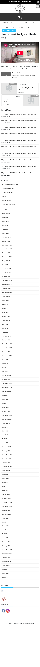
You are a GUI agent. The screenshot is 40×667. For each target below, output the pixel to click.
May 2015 (5, 482)
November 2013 (7, 553)
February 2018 (6, 375)
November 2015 (7, 458)
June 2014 (5, 526)
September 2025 (7, 257)
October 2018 (6, 352)
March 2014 (5, 538)
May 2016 (5, 435)
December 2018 (7, 344)
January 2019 (6, 340)
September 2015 (7, 466)
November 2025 (7, 249)
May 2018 (5, 363)
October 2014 (6, 510)
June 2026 (5, 221)
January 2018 (6, 379)
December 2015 (7, 455)
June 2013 (5, 573)
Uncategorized (8, 30)
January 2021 (6, 276)
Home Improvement (8, 188)
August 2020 (6, 296)
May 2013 (5, 577)
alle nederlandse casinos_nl (11, 184)
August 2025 (6, 261)
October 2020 (6, 288)
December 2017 (7, 383)
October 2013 (6, 557)
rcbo (22, 75)
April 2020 (5, 308)
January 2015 (6, 498)
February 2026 (6, 237)
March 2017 (5, 407)
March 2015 (5, 490)
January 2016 (6, 450)
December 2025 (7, 245)
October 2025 (6, 253)
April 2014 (5, 534)
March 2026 (5, 233)
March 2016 (5, 443)
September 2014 (7, 514)
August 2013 (6, 565)
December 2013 (7, 550)
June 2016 (5, 431)
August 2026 (6, 213)
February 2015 (6, 494)
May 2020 (5, 304)
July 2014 (5, 522)
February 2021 (6, 272)
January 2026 (6, 241)
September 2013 (7, 561)
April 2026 (5, 229)
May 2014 (5, 530)
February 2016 (6, 447)
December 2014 (7, 502)
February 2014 (6, 542)
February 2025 (6, 268)
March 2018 (5, 371)
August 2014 (6, 518)
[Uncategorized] (9, 87)
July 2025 (5, 265)
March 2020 (5, 312)
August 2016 (6, 423)
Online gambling (7, 192)
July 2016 (5, 427)
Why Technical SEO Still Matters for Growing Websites (18, 114)
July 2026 (5, 217)
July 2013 (5, 569)
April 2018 (5, 367)
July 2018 (5, 359)
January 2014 (6, 546)
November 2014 (7, 506)
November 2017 (7, 387)
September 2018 (7, 356)
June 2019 (5, 324)
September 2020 (7, 292)
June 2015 (5, 478)
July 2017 (5, 395)
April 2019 (5, 332)
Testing (15, 77)
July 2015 (5, 474)
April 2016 (5, 439)
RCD (27, 75)
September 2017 (7, 391)
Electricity (16, 75)
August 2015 (6, 470)
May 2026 (5, 225)
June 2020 (5, 300)
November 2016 (7, 415)
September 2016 (7, 419)
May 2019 (5, 328)
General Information (9, 204)
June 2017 (5, 399)
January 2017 (6, 411)
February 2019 (6, 336)
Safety (33, 75)
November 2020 (7, 284)
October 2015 (6, 462)
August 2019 (6, 320)
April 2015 (5, 486)
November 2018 (7, 348)
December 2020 (7, 280)
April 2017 (5, 403)
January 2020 (6, 316)
